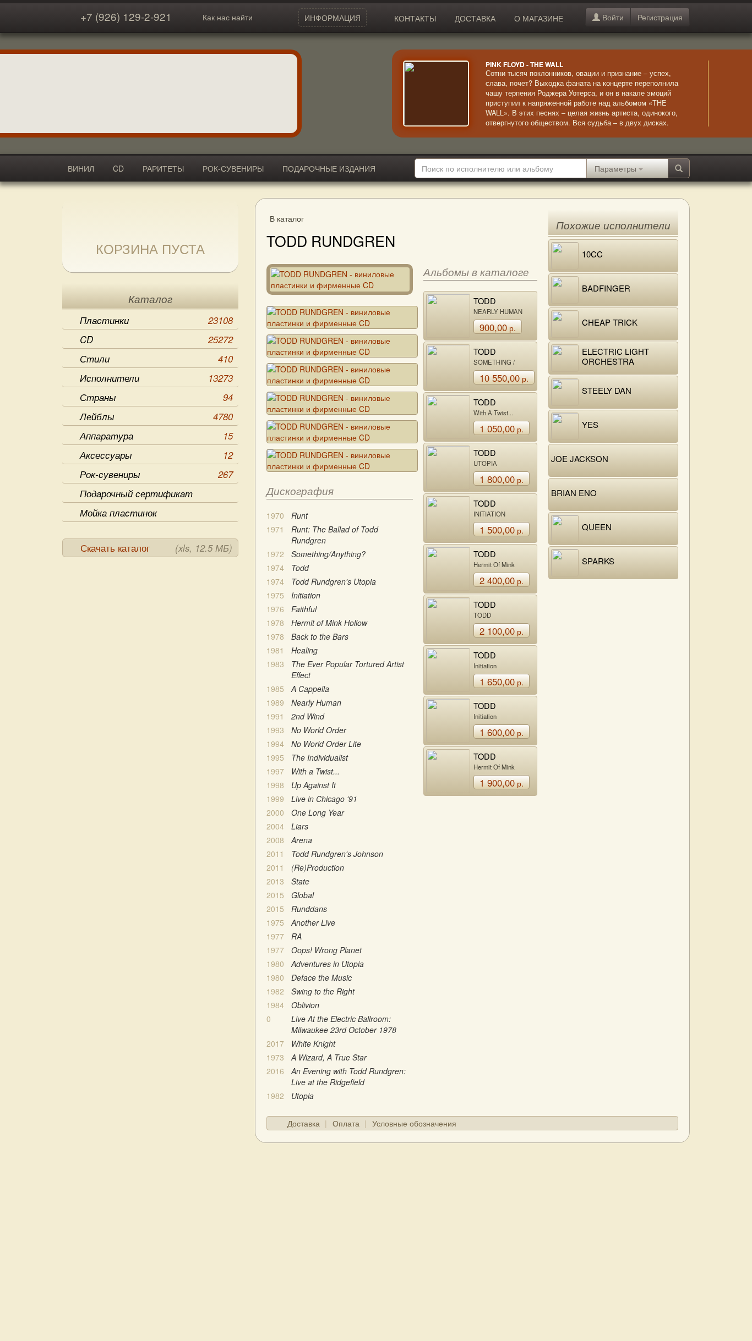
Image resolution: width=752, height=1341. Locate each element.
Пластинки (156, 320)
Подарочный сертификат (136, 493)
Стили (156, 358)
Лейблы (156, 416)
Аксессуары (156, 454)
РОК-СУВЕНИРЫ (233, 168)
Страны (156, 397)
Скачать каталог (156, 547)
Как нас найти (228, 17)
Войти (612, 17)
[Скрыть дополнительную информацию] (724, 94)
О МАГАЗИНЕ (538, 18)
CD (118, 168)
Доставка (303, 1123)
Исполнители (156, 377)
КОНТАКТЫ (415, 18)
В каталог (287, 218)
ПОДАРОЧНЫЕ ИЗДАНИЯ (328, 168)
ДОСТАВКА (475, 18)
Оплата (346, 1123)
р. (497, 327)
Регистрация (660, 17)
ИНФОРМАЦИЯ (332, 17)
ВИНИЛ (81, 168)
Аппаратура (156, 435)
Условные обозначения (414, 1123)
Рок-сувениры (156, 474)
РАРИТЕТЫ (163, 168)
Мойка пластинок (118, 512)
